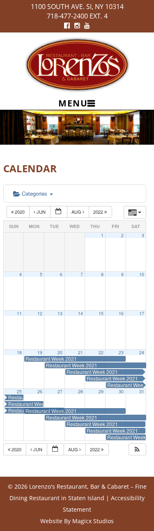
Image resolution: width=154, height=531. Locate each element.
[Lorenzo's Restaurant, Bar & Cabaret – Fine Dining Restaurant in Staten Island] (77, 64)
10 (141, 274)
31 (141, 391)
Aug (77, 211)
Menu (72, 103)
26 (39, 391)
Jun (41, 211)
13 (59, 313)
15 (101, 313)
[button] (137, 449)
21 (80, 352)
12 (39, 313)
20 (59, 352)
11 (19, 313)
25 (19, 391)
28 (80, 391)
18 (19, 352)
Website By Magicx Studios (77, 521)
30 (121, 391)
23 (121, 352)
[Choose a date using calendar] (58, 212)
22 (101, 352)
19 (39, 352)
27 (59, 391)
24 (141, 352)
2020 (20, 211)
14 (80, 313)
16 (121, 313)
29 (101, 391)
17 (141, 313)
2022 (98, 211)
